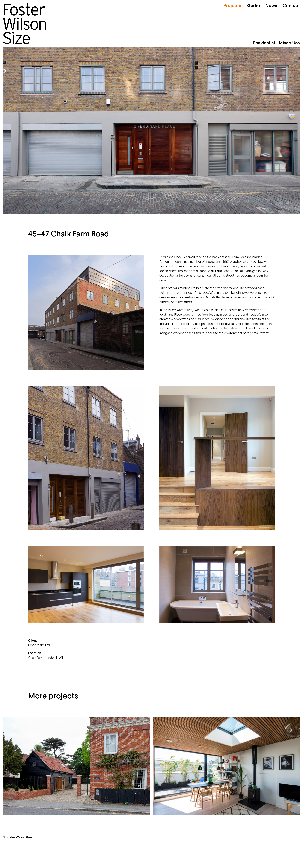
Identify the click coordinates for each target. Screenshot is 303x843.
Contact (291, 5)
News (271, 5)
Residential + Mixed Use (276, 43)
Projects (232, 5)
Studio (253, 5)
